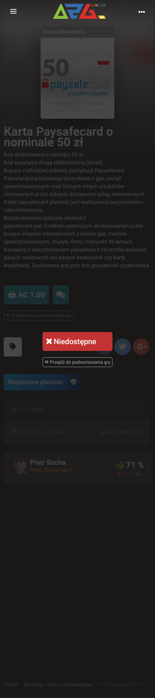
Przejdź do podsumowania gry (80, 362)
